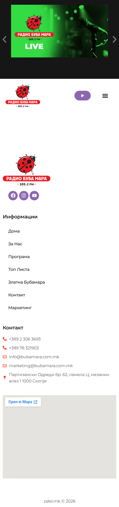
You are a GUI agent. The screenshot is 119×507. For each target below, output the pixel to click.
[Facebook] (13, 195)
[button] (4, 39)
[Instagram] (24, 195)
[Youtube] (34, 195)
